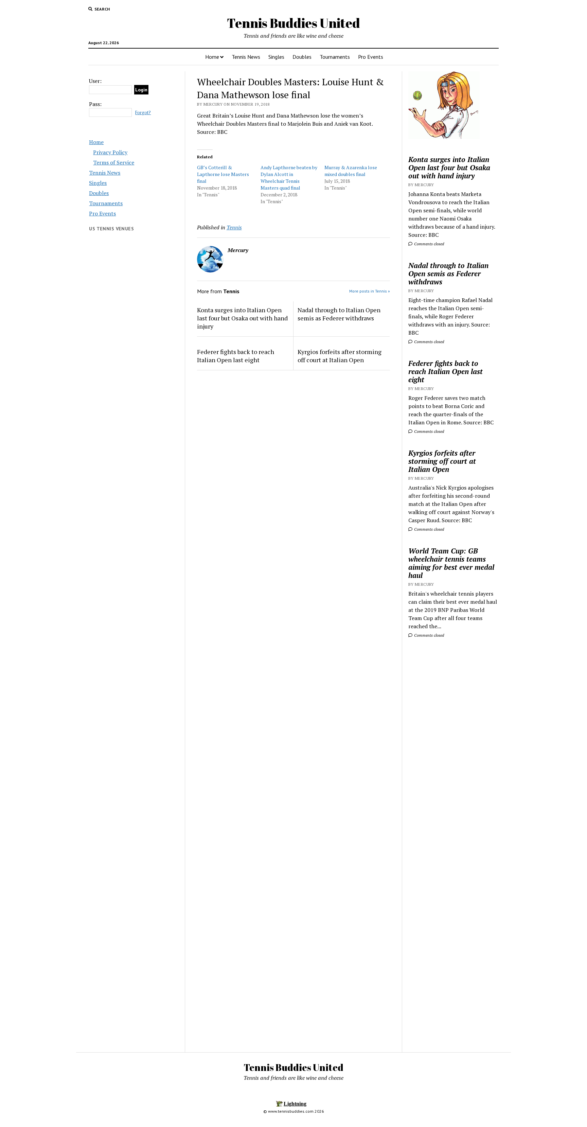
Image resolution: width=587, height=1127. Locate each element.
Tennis (234, 227)
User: (95, 81)
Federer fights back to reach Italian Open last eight (235, 356)
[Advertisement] (453, 751)
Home (212, 56)
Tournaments (335, 56)
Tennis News (246, 56)
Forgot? (143, 113)
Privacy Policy (110, 152)
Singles (276, 56)
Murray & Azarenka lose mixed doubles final (350, 170)
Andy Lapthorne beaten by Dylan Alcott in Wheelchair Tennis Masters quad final (289, 177)
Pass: (95, 104)
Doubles (302, 56)
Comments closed (428, 243)
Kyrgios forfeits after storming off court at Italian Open (339, 356)
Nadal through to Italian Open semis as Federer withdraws (339, 314)
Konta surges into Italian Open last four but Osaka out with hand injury (242, 318)
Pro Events (370, 56)
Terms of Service (113, 162)
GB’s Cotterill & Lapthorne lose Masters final (223, 174)
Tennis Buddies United (293, 23)
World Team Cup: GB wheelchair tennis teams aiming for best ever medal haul (451, 563)
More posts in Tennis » (369, 291)
